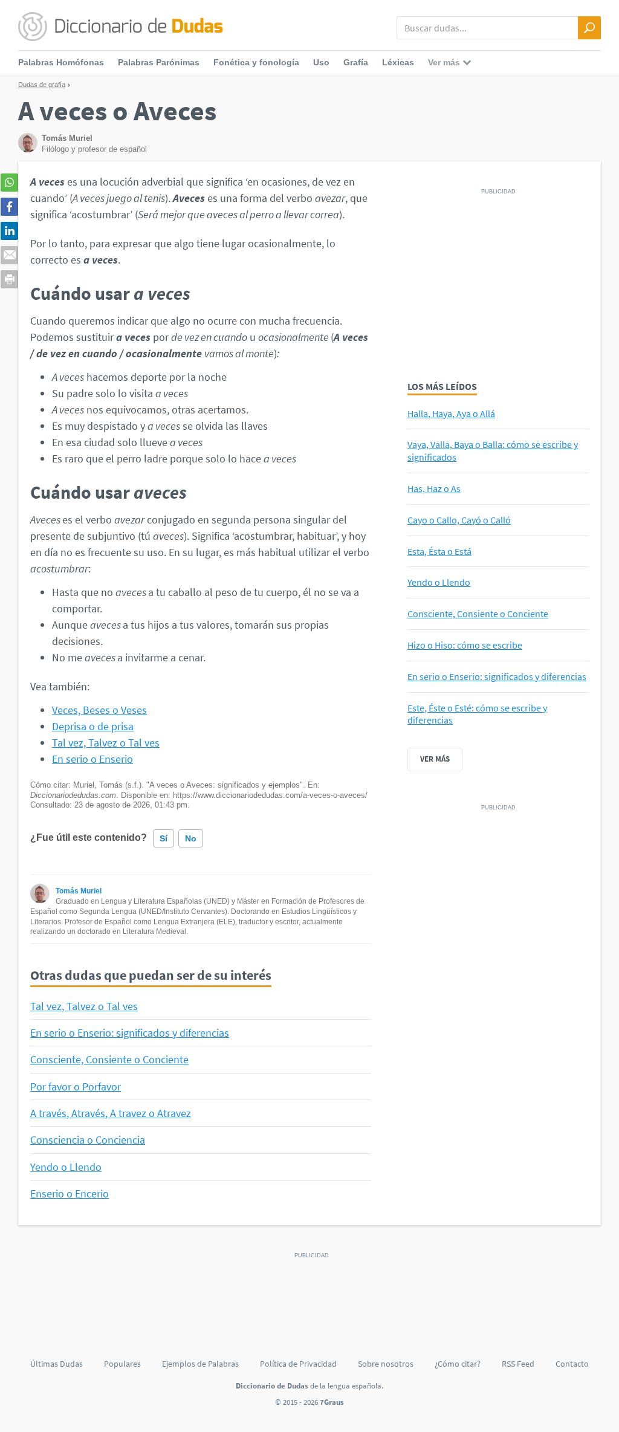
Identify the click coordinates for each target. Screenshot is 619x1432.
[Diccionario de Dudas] (120, 27)
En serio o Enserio (92, 759)
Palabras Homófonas (61, 62)
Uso (321, 62)
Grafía (355, 62)
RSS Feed (518, 1363)
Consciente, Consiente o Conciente (109, 1059)
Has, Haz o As (434, 488)
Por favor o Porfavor (75, 1086)
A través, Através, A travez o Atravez (110, 1113)
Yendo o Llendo (66, 1167)
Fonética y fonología (256, 62)
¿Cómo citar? (458, 1363)
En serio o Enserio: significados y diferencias (129, 1033)
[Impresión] (9, 279)
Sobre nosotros (385, 1363)
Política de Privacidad (298, 1363)
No (190, 838)
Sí (163, 838)
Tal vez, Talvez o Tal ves (106, 743)
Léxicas (398, 62)
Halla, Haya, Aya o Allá (451, 413)
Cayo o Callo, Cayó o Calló (459, 520)
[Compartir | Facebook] (9, 207)
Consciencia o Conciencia (87, 1140)
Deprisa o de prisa (93, 726)
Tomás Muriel (79, 891)
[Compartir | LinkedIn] (9, 231)
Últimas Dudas (56, 1363)
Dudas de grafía (41, 84)
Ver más (435, 759)
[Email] (9, 255)
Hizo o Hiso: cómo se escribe (464, 645)
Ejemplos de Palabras (200, 1363)
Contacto (572, 1363)
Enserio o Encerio (69, 1193)
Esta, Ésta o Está (439, 551)
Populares (122, 1363)
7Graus (332, 1402)
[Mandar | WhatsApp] (9, 182)
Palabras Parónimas (158, 62)
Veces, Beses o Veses (99, 710)
